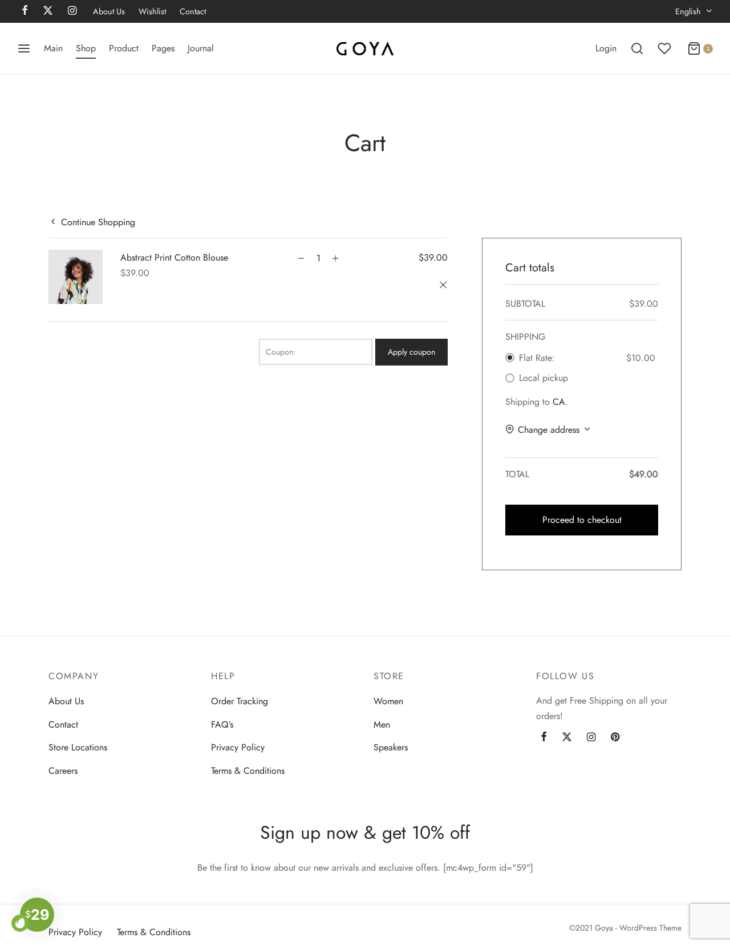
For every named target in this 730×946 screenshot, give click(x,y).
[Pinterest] (615, 738)
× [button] (445, 286)
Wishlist (152, 11)
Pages (163, 48)
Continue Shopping (98, 221)
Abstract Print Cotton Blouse (174, 257)
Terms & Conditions (248, 770)
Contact (193, 11)
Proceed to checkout (582, 519)
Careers (63, 770)
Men (382, 724)
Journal (201, 48)
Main (53, 48)
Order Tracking (239, 701)
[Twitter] (567, 738)
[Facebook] (543, 738)
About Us (109, 11)
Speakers (391, 747)
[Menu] (24, 48)
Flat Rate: (537, 357)
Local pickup (543, 377)
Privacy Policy (238, 747)
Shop (86, 48)
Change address (548, 429)
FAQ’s (222, 724)
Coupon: (280, 352)
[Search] (637, 48)
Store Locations (77, 747)
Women (388, 701)
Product (124, 48)
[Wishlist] (666, 48)
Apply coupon (411, 352)
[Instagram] (591, 738)
